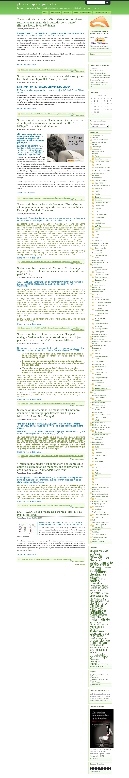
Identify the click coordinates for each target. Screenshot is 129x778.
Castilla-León (52, 198)
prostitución (104, 647)
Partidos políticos (98, 444)
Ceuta (97, 211)
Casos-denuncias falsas (98, 73)
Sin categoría (96, 530)
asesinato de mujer (99, 565)
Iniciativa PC (99, 461)
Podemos (98, 473)
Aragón (97, 191)
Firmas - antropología (102, 299)
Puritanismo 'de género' (100, 496)
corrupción (106, 567)
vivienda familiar (98, 666)
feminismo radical (98, 580)
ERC (96, 458)
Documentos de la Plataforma (100, 75)
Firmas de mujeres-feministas (100, 78)
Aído (92, 567)
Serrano (95, 659)
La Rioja (98, 226)
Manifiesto (67, 12)
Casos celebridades (102, 514)
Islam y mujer (99, 506)
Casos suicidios (100, 534)
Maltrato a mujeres (98, 405)
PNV (96, 470)
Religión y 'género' (98, 504)
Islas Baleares (44, 559)
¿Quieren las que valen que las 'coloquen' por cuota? (102, 272)
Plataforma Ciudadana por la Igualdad (99, 634)
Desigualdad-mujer (101, 378)
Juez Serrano (95, 591)
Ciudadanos (99, 453)
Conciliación (99, 370)
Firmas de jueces (101, 305)
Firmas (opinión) (98, 297)
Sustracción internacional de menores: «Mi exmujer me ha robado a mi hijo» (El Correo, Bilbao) (51, 77)
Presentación (55, 12)
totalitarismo (99, 664)
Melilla (97, 232)
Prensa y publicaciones (82, 12)
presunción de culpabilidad (100, 642)
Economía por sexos (102, 162)
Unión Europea (100, 361)
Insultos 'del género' (99, 346)
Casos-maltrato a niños (98, 84)
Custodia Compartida (99, 245)
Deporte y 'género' (98, 260)
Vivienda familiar (98, 542)
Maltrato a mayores (98, 403)
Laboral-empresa (98, 364)
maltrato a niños (100, 621)
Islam (92, 590)
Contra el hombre (101, 277)
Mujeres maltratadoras (100, 435)
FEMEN (97, 294)
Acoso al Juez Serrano (97, 71)
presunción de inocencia (97, 646)
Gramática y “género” (97, 80)
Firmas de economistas (103, 302)
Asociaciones (97, 149)
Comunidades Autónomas (101, 186)
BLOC (97, 447)
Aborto (97, 156)
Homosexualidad (98, 339)
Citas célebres (97, 178)
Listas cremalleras (101, 388)
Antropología (96, 147)
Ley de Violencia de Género (99, 600)
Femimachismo (97, 292)
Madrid (97, 229)
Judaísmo (98, 509)
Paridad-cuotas (97, 442)
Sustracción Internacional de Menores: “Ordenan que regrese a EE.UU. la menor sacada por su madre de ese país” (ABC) (50, 271)
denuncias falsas (98, 575)
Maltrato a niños (97, 412)
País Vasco (53, 114)
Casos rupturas (34, 456)
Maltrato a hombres (99, 395)
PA (96, 467)
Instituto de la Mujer (99, 588)
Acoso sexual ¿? (100, 367)
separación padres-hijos (99, 656)
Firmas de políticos (101, 324)
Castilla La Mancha (101, 203)
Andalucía (24, 70)
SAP (51, 559)
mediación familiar (99, 624)
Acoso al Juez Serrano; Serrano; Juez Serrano (100, 555)
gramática (96, 583)
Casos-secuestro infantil (37, 70)
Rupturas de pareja (99, 512)
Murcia (97, 235)
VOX (96, 485)
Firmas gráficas (100, 332)
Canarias (98, 197)
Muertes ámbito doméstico (101, 427)
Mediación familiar (98, 423)
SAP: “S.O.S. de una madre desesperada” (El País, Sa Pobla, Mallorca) (49, 513)
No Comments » (78, 72)
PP (96, 476)
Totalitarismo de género (100, 537)
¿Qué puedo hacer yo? (102, 12)
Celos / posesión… (101, 159)
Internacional (44, 114)
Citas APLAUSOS (101, 180)
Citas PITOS (99, 183)
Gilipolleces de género (100, 334)
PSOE (97, 479)
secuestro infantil (98, 651)
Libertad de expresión (97, 607)
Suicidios (95, 532)
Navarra (97, 238)
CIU (96, 450)
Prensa (97, 682)
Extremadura (99, 217)
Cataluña (50, 505)
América (98, 350)
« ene (93, 115)
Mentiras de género (99, 425)
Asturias (97, 194)
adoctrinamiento (101, 562)
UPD (96, 482)
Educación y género (99, 289)
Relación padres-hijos (102, 168)
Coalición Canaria (101, 456)
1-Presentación (97, 135)
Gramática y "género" (99, 337)
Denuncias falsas (98, 253)
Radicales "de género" (100, 501)
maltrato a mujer (96, 618)
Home (45, 12)
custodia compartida (98, 571)
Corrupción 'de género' (100, 243)
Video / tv (95, 539)
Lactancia (98, 165)
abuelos (94, 550)
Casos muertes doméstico (99, 82)
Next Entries (79, 564)
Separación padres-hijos (68, 70)
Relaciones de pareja (102, 170)
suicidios (95, 661)
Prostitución (99, 499)
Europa (97, 353)
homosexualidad (99, 585)
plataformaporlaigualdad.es (37, 4)
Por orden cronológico (97, 124)
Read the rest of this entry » (26, 64)
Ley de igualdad (97, 380)
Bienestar (99, 567)
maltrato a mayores (98, 615)
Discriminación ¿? (98, 267)
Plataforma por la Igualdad (99, 638)
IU (95, 464)
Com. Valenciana (53, 70)
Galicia (97, 220)
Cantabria (24, 505)
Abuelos (95, 138)
